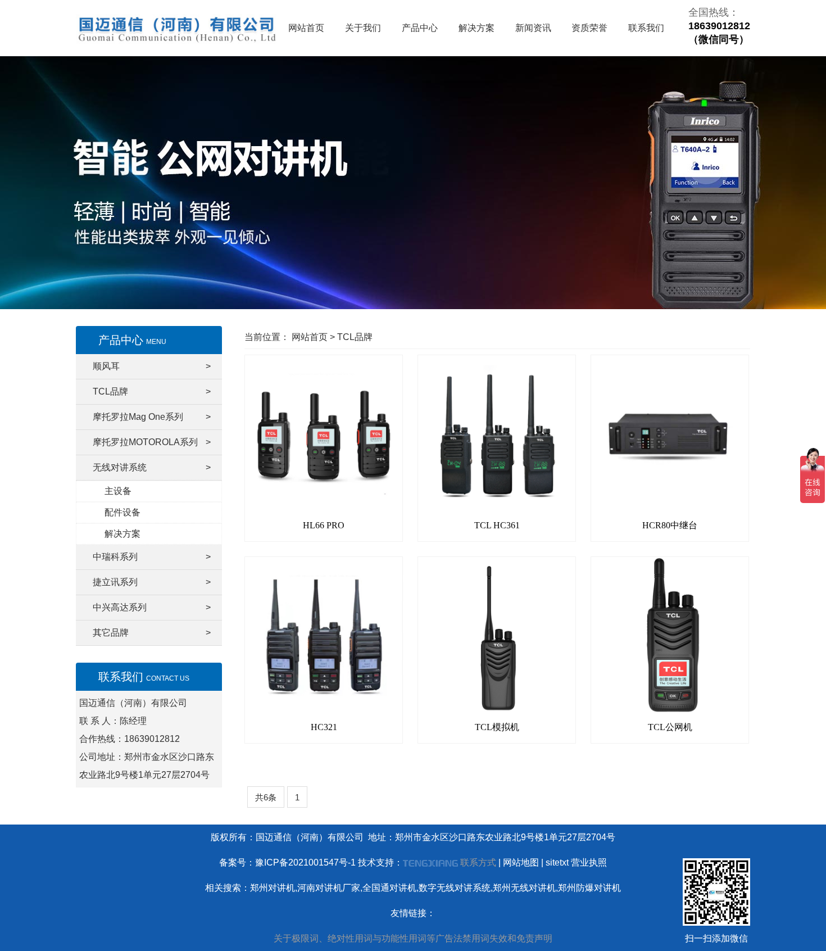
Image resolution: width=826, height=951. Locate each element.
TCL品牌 (152, 391)
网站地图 (521, 862)
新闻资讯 (533, 28)
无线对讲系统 (152, 467)
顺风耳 (152, 366)
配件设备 (122, 512)
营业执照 (589, 862)
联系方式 (478, 862)
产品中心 (420, 28)
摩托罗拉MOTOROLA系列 (152, 442)
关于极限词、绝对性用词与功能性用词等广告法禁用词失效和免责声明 (413, 938)
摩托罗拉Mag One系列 (152, 417)
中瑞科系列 (152, 556)
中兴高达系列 (152, 607)
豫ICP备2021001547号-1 (305, 862)
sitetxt (557, 862)
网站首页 (306, 28)
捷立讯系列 (152, 582)
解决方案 (476, 28)
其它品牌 (152, 632)
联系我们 (646, 28)
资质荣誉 (589, 28)
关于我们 (363, 28)
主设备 (118, 491)
